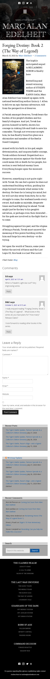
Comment (7, 354)
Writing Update (14, 458)
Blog (15, 260)
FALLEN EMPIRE (25, 628)
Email (5, 386)
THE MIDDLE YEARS (25, 589)
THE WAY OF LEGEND (25, 596)
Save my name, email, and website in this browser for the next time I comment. (24, 407)
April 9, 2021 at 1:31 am (14, 279)
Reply (9, 291)
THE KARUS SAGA (25, 593)
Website (5, 394)
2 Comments (40, 55)
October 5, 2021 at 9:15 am (15, 305)
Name (5, 377)
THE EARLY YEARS (25, 586)
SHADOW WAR (25, 651)
